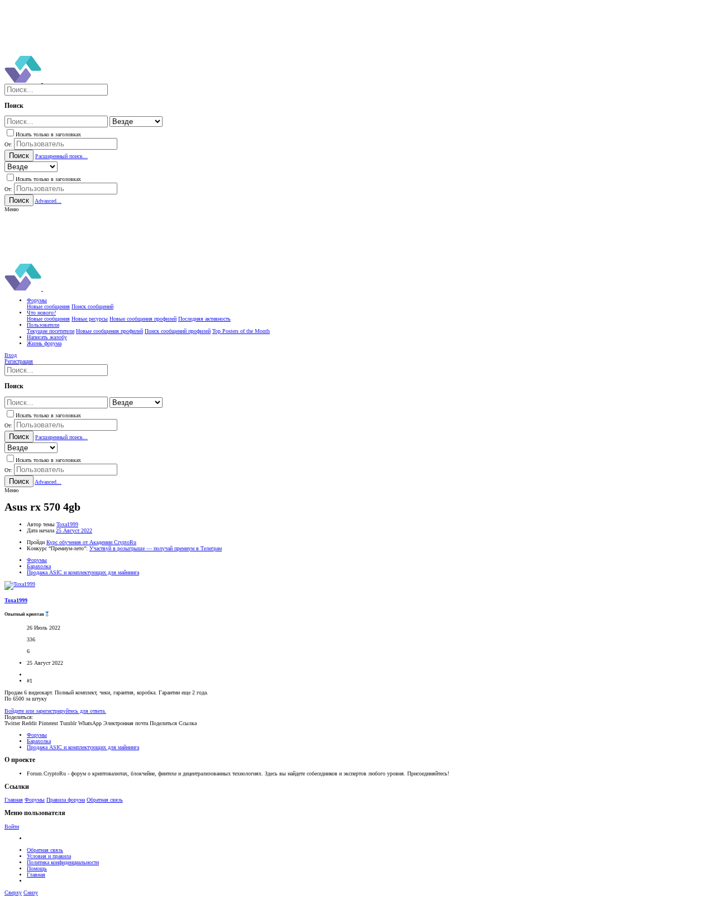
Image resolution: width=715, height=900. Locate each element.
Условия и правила (49, 856)
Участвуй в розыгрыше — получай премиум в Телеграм (155, 548)
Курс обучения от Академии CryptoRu (91, 542)
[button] (11, 209)
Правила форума (65, 800)
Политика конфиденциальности (63, 862)
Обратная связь (105, 800)
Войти (11, 826)
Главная (13, 800)
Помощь (37, 868)
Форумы (35, 800)
